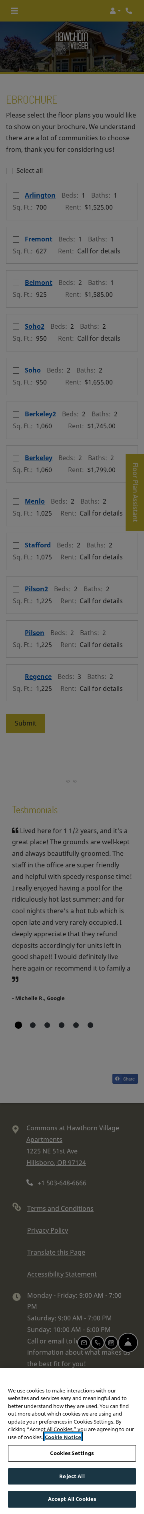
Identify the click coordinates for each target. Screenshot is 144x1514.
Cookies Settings (72, 1453)
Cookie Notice (63, 1437)
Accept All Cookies (72, 1498)
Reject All (71, 1476)
